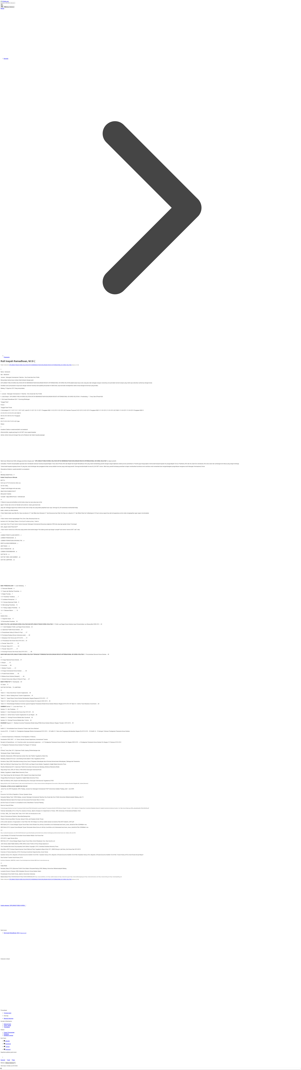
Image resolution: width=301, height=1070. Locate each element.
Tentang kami (7, 1013)
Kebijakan (6, 1034)
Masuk (2, 8)
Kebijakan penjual (8, 1035)
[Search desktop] (2, 4)
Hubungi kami (7, 1024)
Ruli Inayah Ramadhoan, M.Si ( (15, 933)
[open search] (2, 6)
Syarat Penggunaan (9, 1032)
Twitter (7, 1046)
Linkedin (7, 1041)
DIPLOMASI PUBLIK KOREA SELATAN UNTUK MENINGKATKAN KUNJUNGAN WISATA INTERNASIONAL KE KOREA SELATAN (40, 365)
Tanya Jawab (7, 1025)
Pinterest (8, 1049)
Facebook (8, 1044)
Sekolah (3, 1060)
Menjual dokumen (8, 1018)
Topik (8, 1060)
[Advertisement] (7, 32)
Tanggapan (7, 1027)
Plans (13, 1060)
